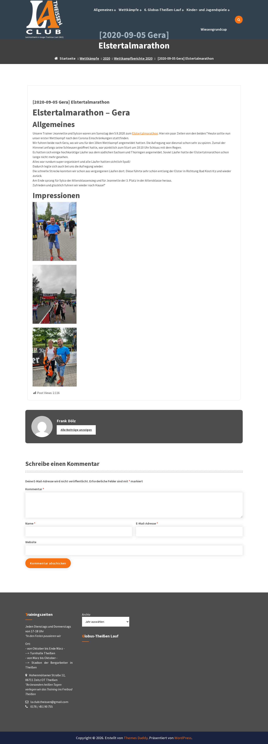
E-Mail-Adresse (147, 523)
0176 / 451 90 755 (41, 706)
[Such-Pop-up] (239, 20)
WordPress (182, 738)
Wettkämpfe (129, 9)
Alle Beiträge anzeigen (76, 430)
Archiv (86, 614)
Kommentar (34, 489)
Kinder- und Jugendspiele (207, 9)
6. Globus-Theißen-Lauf (162, 9)
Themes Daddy (136, 738)
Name (30, 523)
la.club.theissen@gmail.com (49, 702)
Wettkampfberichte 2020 (133, 58)
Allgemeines (103, 9)
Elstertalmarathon (145, 133)
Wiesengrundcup (214, 29)
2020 (106, 58)
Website (30, 542)
